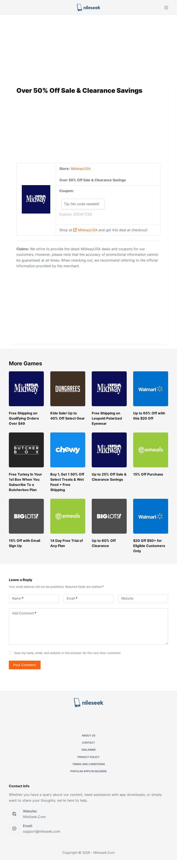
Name (17, 598)
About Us (88, 735)
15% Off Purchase (148, 474)
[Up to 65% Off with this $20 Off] (150, 388)
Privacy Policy (88, 757)
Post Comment (24, 665)
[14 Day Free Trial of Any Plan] (67, 516)
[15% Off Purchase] (150, 449)
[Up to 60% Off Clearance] (109, 516)
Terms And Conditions (88, 764)
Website (127, 598)
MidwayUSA (81, 168)
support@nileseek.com (41, 831)
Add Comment (24, 613)
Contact (88, 742)
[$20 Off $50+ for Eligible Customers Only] (150, 516)
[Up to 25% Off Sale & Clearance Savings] (109, 449)
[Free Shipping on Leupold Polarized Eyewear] (109, 388)
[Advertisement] (88, 47)
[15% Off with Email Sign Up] (26, 516)
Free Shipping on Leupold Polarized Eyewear (107, 418)
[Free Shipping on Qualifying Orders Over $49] (26, 388)
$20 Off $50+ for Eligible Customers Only (149, 545)
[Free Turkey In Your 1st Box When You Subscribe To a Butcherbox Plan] (26, 449)
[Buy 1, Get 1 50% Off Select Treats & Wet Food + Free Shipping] (67, 449)
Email (72, 598)
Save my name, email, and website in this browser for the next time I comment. (67, 653)
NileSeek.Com (34, 817)
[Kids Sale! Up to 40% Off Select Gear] (67, 388)
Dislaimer (89, 749)
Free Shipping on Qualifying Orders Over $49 (24, 418)
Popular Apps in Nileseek (88, 771)
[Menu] (166, 7)
